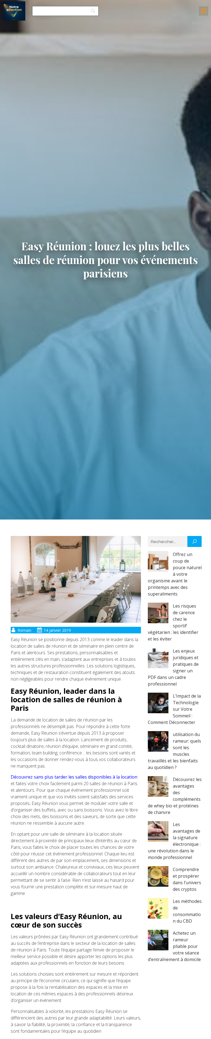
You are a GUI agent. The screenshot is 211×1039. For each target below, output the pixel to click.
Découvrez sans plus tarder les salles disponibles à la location (74, 777)
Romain (24, 630)
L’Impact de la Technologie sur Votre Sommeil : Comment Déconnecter (174, 709)
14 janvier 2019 (57, 630)
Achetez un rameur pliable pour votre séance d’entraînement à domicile (174, 946)
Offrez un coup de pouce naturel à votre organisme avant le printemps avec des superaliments (175, 574)
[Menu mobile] (203, 11)
